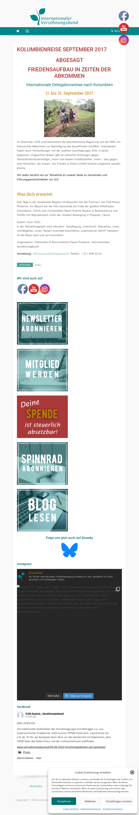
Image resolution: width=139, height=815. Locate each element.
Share (38, 757)
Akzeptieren (64, 801)
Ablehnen (90, 801)
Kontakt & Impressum (113, 809)
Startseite (36, 786)
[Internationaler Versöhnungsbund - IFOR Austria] (53, 16)
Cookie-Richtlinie (71, 809)
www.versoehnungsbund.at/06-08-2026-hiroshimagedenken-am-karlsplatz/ (61, 747)
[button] (132, 772)
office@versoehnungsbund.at (51, 253)
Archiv (38, 265)
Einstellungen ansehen (119, 801)
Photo (26, 752)
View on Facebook (25, 757)
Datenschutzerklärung (91, 809)
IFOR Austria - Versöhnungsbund (44, 713)
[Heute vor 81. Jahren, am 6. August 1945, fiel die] (69, 637)
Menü (26, 31)
